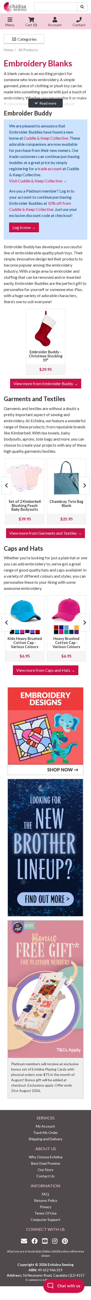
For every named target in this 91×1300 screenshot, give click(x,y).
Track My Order (45, 1132)
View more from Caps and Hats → (45, 670)
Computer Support (45, 1219)
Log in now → (24, 227)
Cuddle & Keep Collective (46, 138)
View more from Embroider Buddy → (45, 383)
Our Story (45, 1169)
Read (47, 103)
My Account (45, 1126)
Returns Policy (45, 1200)
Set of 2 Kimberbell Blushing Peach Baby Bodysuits (25, 505)
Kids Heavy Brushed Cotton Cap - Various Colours (25, 642)
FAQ (45, 1194)
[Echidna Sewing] (15, 6)
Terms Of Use (45, 1213)
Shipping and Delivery (45, 1139)
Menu (9, 25)
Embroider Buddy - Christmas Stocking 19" (45, 356)
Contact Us (45, 1176)
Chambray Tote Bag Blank (66, 503)
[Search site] (82, 6)
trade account (50, 168)
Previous (6, 485)
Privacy (45, 1207)
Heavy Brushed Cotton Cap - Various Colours (66, 642)
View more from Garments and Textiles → (45, 533)
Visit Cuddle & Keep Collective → (38, 180)
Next (85, 485)
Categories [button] (27, 39)
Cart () (31, 25)
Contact (79, 25)
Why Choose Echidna (45, 1157)
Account (55, 25)
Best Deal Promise (45, 1163)
